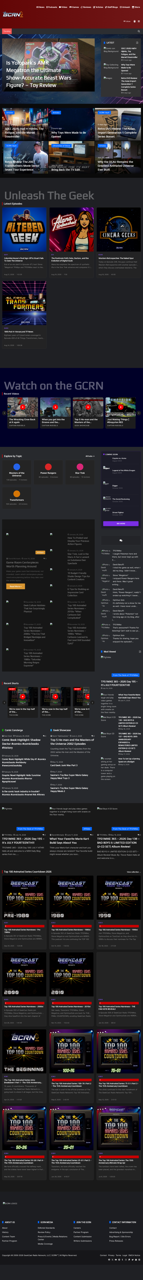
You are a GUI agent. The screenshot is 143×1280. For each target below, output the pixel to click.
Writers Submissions (83, 1241)
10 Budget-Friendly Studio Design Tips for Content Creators (79, 576)
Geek (9, 524)
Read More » (16, 586)
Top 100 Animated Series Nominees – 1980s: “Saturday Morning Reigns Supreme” (33, 659)
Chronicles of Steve (61, 146)
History (5, 1232)
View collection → (134, 872)
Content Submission (83, 1236)
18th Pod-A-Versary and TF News (18, 332)
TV (79, 524)
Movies (23, 524)
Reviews (87, 7)
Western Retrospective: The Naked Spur (116, 258)
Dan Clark (8, 736)
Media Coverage (45, 1244)
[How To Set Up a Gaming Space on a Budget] (108, 769)
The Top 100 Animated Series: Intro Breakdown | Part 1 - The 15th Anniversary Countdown (22, 1082)
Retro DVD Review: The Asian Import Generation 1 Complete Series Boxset (129, 84)
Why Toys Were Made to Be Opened (128, 68)
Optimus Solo (118, 600)
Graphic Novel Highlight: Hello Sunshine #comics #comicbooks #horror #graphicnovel (21, 778)
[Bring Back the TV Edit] (72, 157)
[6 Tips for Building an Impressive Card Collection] (51, 585)
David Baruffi (118, 564)
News (41, 7)
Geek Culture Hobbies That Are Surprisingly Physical (34, 608)
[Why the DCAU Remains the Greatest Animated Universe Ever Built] (118, 157)
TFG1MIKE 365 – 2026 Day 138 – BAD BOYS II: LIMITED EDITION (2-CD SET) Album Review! (118, 842)
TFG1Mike (117, 551)
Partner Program (9, 1241)
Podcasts (52, 7)
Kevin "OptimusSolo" (61, 736)
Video (64, 7)
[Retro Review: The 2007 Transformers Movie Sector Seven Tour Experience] (25, 157)
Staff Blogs (112, 7)
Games (75, 7)
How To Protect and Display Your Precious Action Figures (78, 541)
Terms (118, 1255)
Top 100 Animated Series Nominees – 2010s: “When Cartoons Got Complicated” (77, 611)
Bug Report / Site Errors (120, 1236)
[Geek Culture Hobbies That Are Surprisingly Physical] (7, 602)
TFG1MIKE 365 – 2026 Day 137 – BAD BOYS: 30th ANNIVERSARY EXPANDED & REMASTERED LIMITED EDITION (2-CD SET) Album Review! (129, 742)
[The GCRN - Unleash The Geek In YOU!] (12, 14)
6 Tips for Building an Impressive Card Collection (78, 592)
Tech (52, 524)
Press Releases (116, 1241)
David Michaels (14, 559)
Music (39, 524)
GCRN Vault (104, 112)
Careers (77, 1228)
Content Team (8, 1236)
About (4, 1228)
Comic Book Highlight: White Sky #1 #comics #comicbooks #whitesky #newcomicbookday (24, 762)
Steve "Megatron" (120, 575)
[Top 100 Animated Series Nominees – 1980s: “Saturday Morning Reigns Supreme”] (7, 649)
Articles (99, 7)
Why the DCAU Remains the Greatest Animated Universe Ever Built (116, 165)
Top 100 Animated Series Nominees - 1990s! (118, 930)
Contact (113, 1228)
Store (137, 7)
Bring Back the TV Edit (65, 169)
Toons (67, 524)
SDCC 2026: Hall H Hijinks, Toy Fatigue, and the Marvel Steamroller (24, 132)
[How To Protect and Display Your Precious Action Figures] (51, 534)
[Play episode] (42, 247)
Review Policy (44, 1232)
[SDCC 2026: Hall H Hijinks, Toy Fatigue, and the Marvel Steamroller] (111, 52)
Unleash (126, 7)
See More (121, 524)
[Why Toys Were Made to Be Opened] (111, 68)
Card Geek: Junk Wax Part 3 (63, 765)
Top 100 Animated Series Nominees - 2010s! (70, 1006)
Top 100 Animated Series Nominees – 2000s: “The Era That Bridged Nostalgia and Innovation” (34, 634)
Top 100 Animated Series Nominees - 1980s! (70, 930)
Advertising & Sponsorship (121, 1232)
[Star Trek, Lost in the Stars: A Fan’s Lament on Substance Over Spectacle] (51, 550)
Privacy (111, 1255)
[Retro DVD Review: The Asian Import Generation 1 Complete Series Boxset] (111, 82)
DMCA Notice (134, 1255)
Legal (124, 1255)
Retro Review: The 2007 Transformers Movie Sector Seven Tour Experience (22, 165)
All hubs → (90, 456)
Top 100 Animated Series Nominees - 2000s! (23, 1006)
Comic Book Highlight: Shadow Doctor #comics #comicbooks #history (21, 743)
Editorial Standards (46, 1228)
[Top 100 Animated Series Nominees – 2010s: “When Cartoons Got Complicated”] (51, 602)
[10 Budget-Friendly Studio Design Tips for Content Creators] (51, 569)
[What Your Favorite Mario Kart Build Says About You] (108, 703)
